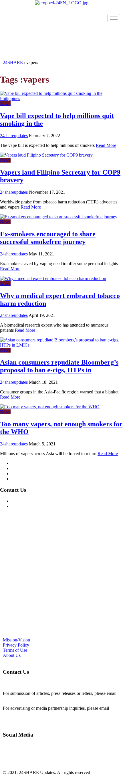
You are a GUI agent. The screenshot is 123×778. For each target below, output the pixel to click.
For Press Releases (28, 506)
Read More (106, 145)
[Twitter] (41, 35)
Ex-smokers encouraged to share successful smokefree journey (48, 237)
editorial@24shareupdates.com (30, 698)
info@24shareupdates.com (27, 713)
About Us (20, 478)
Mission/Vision (25, 463)
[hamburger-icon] (113, 18)
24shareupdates (14, 135)
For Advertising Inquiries (34, 501)
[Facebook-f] (10, 35)
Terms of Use (23, 473)
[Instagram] (25, 35)
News (5, 103)
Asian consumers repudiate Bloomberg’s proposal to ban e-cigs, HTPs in (59, 366)
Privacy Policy (24, 468)
